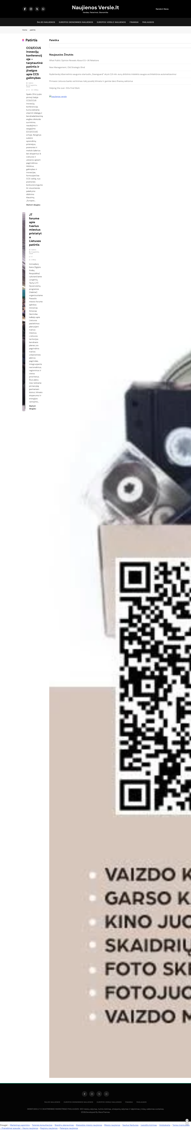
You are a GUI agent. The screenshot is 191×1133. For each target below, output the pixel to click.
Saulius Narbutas (130, 1125)
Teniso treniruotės (181, 1125)
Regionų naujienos (49, 1128)
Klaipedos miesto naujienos (89, 1125)
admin (30, 83)
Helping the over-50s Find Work (64, 88)
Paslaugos (148, 22)
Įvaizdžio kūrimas (149, 1125)
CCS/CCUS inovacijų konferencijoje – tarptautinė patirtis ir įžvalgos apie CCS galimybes (34, 63)
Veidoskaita (164, 1125)
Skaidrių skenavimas (64, 1125)
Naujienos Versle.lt (95, 7)
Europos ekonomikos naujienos (76, 22)
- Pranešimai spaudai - (11, 1128)
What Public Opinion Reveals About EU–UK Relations (74, 60)
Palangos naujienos (69, 1128)
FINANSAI (134, 22)
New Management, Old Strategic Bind (67, 67)
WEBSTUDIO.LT (33, 1109)
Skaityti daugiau (33, 205)
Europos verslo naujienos (111, 22)
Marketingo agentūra (20, 1125)
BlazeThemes (104, 1112)
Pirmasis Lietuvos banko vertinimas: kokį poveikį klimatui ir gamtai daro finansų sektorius (91, 81)
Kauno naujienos (30, 1128)
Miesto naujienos (112, 1125)
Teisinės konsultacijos (42, 1125)
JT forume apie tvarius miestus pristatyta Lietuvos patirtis (35, 229)
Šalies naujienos (46, 22)
